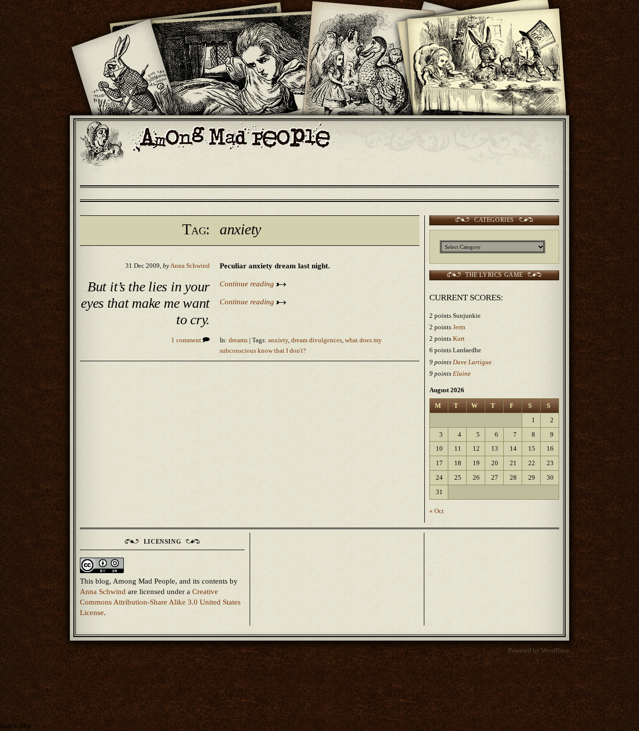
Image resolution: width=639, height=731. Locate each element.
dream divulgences (316, 340)
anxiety (278, 340)
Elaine (462, 373)
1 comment (187, 340)
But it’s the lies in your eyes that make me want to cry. (145, 303)
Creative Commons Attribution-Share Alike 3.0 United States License (160, 602)
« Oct (436, 511)
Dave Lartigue (472, 362)
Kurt (459, 338)
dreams (238, 340)
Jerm (459, 327)
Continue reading (248, 284)
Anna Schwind (190, 265)
